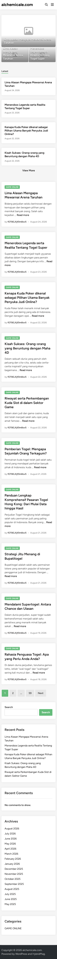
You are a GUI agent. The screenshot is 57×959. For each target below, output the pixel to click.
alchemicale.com (17, 4)
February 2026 (13, 858)
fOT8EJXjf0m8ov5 (17, 221)
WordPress (21, 953)
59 (30, 693)
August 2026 (12, 828)
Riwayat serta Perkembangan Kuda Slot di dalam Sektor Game (27, 402)
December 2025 (14, 868)
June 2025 (11, 899)
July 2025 (10, 894)
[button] (41, 19)
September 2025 (14, 883)
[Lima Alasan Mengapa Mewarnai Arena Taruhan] (28, 31)
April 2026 (10, 848)
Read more (23, 215)
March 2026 (11, 853)
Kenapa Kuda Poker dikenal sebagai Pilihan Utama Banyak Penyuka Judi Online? (26, 131)
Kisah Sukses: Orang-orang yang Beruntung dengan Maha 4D (27, 348)
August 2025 (12, 889)
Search (9, 707)
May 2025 (10, 904)
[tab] (4, 71)
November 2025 (14, 873)
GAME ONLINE (12, 187)
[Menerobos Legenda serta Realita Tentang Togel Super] (42, 54)
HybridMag (38, 953)
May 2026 (10, 843)
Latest (4, 71)
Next (40, 693)
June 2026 (11, 838)
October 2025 (12, 878)
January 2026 (12, 863)
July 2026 (10, 833)
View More (28, 170)
